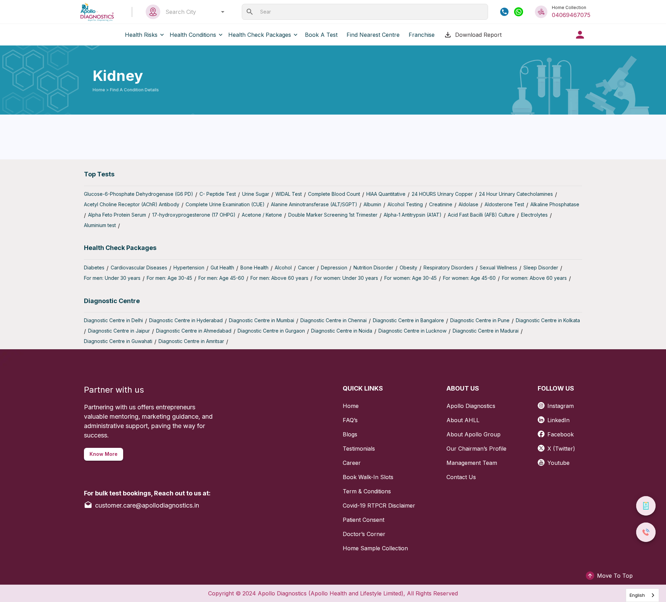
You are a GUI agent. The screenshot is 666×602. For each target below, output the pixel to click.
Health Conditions (193, 34)
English (637, 595)
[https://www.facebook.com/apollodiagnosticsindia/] (542, 431)
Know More (103, 454)
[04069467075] (504, 12)
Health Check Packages (259, 34)
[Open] (223, 12)
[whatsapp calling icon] (518, 11)
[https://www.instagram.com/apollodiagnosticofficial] (542, 403)
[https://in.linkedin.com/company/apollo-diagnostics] (542, 417)
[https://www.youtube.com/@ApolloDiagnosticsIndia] (542, 460)
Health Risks (141, 34)
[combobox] (193, 11)
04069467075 (571, 14)
